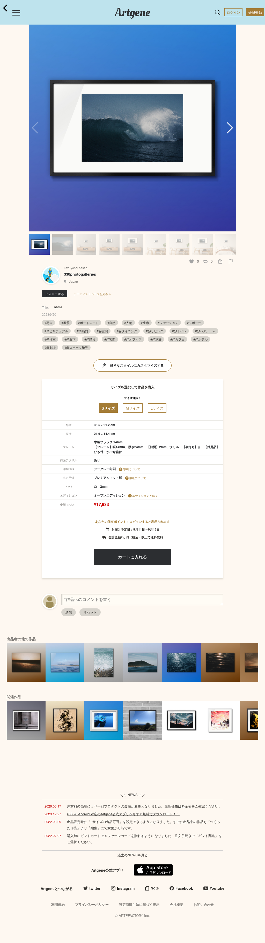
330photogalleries (80, 274)
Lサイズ (157, 408)
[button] (229, 128)
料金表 (186, 806)
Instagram (126, 888)
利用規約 (58, 904)
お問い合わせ (204, 904)
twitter (94, 888)
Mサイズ (133, 408)
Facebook (184, 888)
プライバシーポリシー (92, 904)
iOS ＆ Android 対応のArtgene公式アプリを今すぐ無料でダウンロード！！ (123, 813)
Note (155, 888)
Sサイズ (108, 408)
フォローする (54, 293)
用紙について (137, 478)
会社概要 (176, 904)
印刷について (131, 469)
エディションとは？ (145, 495)
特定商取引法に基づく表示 (139, 904)
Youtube (217, 888)
